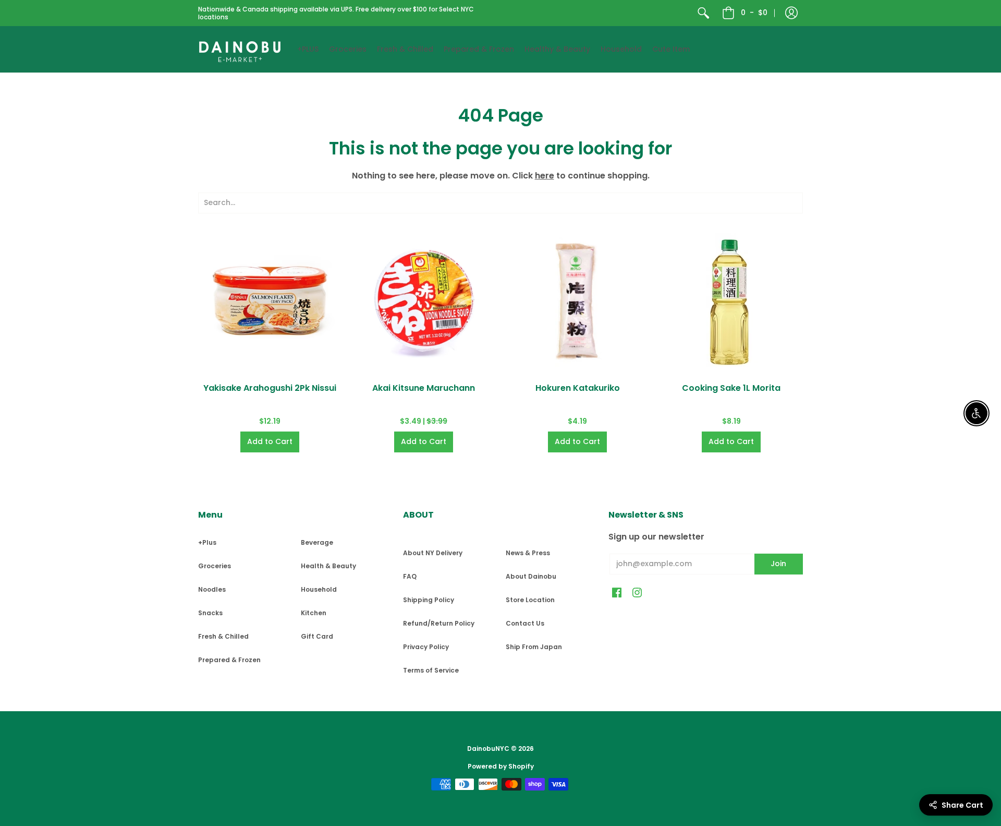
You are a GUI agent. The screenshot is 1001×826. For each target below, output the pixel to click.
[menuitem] (703, 13)
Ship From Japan (534, 646)
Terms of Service (431, 670)
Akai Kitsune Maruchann (423, 388)
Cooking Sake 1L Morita (731, 388)
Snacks (210, 612)
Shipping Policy (428, 599)
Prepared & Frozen (229, 659)
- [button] (754, 12)
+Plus (207, 542)
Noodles (212, 589)
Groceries (214, 565)
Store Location (530, 599)
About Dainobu (531, 576)
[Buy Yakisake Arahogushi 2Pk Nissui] (269, 301)
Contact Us (525, 623)
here (544, 176)
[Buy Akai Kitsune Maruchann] (423, 301)
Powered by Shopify (501, 766)
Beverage (317, 542)
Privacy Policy (426, 646)
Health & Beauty (328, 565)
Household (319, 589)
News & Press (528, 552)
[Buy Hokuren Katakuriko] (577, 301)
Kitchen (313, 612)
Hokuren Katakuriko (577, 388)
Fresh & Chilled (223, 636)
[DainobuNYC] (240, 49)
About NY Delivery (432, 552)
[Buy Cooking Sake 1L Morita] (731, 301)
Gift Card (317, 636)
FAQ (410, 576)
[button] (791, 13)
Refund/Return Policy (438, 623)
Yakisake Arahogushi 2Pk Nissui (269, 388)
